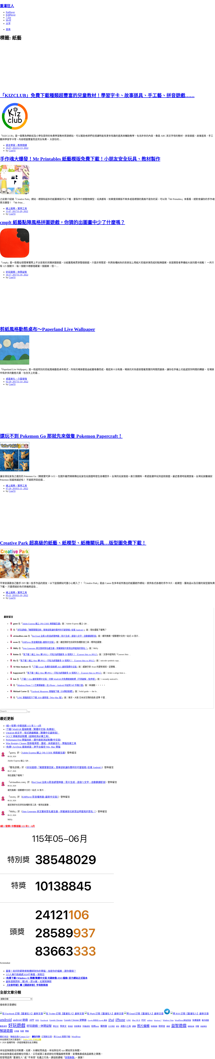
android (6, 1020)
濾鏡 (134, 1026)
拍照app (95, 1026)
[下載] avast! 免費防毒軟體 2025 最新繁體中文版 (54, 667)
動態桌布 (3, 1026)
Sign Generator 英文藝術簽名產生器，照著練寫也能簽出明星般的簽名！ (55, 648)
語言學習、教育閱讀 (16, 145)
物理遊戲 (154, 1026)
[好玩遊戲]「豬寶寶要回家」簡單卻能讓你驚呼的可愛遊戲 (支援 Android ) (50, 630)
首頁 (8, 29)
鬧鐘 (27, 1031)
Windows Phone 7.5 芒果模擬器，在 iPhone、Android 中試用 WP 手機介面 (50, 685)
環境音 (162, 1026)
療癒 (168, 1026)
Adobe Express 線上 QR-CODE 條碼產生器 (41, 624)
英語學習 (203, 1026)
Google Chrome (56, 1020)
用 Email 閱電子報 (62, 1037)
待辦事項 (77, 1026)
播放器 (103, 1026)
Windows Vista (168, 1020)
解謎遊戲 (6, 1030)
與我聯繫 (69, 1057)
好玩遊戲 (16, 1025)
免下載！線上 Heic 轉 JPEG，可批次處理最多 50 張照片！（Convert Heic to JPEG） (60, 654)
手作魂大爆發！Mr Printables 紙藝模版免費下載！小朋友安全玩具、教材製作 (80, 159)
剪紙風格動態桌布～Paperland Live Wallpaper (47, 329)
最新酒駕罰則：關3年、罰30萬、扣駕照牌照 (28, 981)
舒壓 (197, 1026)
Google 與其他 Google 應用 (97, 1020)
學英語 (70, 1026)
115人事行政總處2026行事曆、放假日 (25, 974)
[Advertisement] (52, 66)
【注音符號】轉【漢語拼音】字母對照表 (27, 985)
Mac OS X (136, 1020)
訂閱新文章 (47, 1037)
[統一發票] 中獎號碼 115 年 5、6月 (23, 726)
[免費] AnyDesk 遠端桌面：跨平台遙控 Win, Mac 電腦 (33, 747)
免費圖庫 (196, 1020)
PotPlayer (10, 12)
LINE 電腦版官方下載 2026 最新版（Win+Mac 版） (39, 697)
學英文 (63, 1026)
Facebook (44, 1020)
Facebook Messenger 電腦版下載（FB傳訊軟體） (52, 691)
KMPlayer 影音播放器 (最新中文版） (38, 642)
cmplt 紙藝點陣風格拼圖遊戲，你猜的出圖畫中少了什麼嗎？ (62, 222)
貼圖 (22, 1031)
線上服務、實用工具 (16, 208)
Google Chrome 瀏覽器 (75, 1020)
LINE (129, 1020)
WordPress (76, 1037)
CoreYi (12, 150)
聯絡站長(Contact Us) (19, 1037)
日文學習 (111, 1026)
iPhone (120, 1020)
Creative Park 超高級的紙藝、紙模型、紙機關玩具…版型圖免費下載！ (73, 543)
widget (150, 1020)
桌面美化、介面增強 (16, 379)
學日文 (56, 1026)
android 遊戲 (20, 1019)
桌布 (117, 1026)
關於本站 (4, 1037)
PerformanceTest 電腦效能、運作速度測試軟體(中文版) (33, 740)
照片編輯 (143, 1025)
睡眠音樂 (191, 1026)
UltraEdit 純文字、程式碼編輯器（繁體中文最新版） (32, 733)
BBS (37, 1020)
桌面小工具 (126, 1026)
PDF (143, 1020)
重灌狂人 (7, 6)
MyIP (8, 20)
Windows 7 (157, 1020)
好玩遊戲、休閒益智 (16, 272)
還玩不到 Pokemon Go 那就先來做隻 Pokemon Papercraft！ (61, 436)
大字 (8, 23)
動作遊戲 (205, 1020)
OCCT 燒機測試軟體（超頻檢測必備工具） (28, 736)
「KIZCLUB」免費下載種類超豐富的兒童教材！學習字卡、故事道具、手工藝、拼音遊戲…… (97, 95)
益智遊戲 (178, 1026)
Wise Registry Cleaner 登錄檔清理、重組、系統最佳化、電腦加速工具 (41, 743)
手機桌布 (86, 1026)
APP (31, 1020)
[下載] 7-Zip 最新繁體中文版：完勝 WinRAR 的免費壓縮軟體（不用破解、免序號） (58, 679)
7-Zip (8, 17)
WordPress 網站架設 (183, 1020)
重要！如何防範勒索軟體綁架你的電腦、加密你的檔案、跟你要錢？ (41, 971)
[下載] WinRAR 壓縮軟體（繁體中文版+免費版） (31, 729)
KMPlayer (11, 15)
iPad (111, 1020)
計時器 (16, 1031)
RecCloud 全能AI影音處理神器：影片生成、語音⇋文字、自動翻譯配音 (64, 636)
